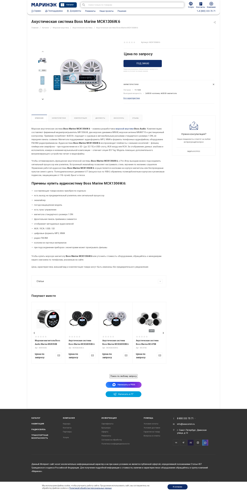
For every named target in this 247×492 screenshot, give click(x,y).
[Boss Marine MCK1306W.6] (80, 75)
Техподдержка (55, 11)
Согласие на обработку (111, 440)
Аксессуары (119, 118)
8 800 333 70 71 (185, 418)
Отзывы (135, 118)
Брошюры (106, 428)
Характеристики (59, 118)
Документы (75, 11)
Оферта (104, 432)
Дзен (198, 443)
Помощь (148, 418)
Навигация (37, 424)
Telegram (183, 443)
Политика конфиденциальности (115, 444)
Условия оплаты (151, 424)
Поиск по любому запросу (123, 376)
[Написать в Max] (124, 384)
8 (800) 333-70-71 (207, 11)
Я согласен (177, 487)
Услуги (66, 437)
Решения (122, 11)
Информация (109, 418)
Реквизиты (90, 11)
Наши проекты (106, 11)
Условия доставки (152, 428)
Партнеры (67, 432)
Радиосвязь (38, 429)
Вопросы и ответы (152, 436)
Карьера (66, 424)
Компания (69, 418)
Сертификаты (107, 424)
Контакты (67, 428)
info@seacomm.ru (186, 424)
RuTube (191, 443)
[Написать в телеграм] (123, 396)
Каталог (70, 5)
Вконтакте (176, 443)
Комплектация (80, 118)
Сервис (37, 11)
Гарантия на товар (152, 432)
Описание (39, 118)
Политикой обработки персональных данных (90, 488)
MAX (205, 443)
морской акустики (125, 128)
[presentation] (42, 51)
